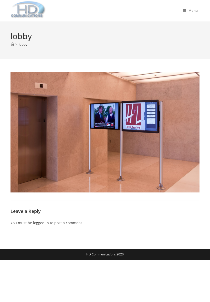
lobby (23, 44)
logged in (41, 222)
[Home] (12, 44)
